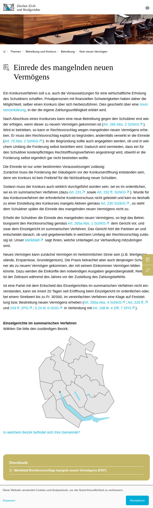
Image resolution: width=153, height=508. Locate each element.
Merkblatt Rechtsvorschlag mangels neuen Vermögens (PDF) (60, 470)
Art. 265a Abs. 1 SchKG (87, 223)
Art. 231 (75, 192)
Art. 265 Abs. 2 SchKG (121, 124)
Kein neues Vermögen (93, 51)
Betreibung (68, 51)
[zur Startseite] (24, 8)
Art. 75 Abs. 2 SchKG (21, 141)
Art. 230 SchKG (113, 203)
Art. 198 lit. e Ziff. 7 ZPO (112, 308)
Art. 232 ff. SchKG (111, 192)
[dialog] (76, 496)
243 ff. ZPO (19, 308)
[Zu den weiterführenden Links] (147, 270)
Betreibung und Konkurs (41, 51)
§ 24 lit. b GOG (47, 308)
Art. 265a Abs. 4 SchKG (103, 302)
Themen (15, 51)
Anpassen (9, 500)
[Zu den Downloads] (147, 259)
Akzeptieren (137, 500)
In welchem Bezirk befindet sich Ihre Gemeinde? (41, 432)
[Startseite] (4, 51)
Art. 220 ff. (136, 302)
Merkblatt (32, 240)
